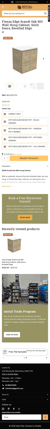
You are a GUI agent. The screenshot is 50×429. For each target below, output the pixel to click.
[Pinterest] (9, 409)
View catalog (3, 7)
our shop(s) (18, 154)
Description (6, 166)
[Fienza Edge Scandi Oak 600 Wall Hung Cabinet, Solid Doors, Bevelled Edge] (14, 244)
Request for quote (29, 158)
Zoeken (45, 13)
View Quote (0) (49, 13)
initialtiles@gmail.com (14, 388)
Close (25, 394)
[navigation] (2, 1)
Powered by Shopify (33, 426)
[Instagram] (3, 409)
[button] (8, 156)
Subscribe (45, 417)
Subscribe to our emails (11, 412)
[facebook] (13, 409)
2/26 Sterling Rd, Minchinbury (26, 2)
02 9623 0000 (10, 385)
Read (6, 186)
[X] (19, 409)
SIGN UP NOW (12, 335)
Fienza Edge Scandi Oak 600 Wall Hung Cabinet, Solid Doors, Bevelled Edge (14, 262)
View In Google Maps (10, 374)
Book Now (25, 217)
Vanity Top (6, 109)
